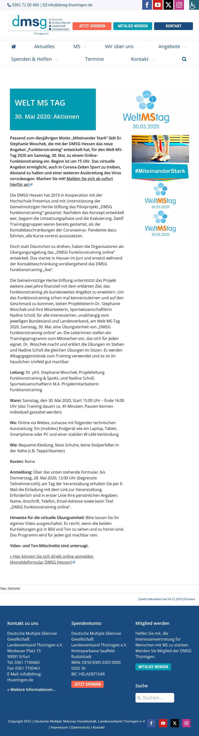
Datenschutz (80, 727)
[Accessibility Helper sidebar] (194, 5)
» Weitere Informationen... (31, 689)
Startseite (14, 588)
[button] (184, 59)
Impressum (59, 727)
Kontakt (99, 727)
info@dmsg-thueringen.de (70, 5)
